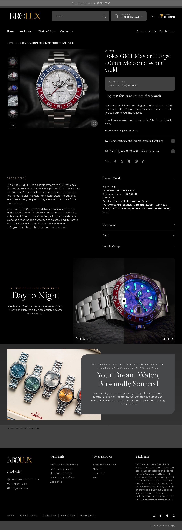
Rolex (109, 50)
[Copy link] (143, 161)
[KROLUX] (19, 464)
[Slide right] (13, 125)
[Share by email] (136, 161)
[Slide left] (13, 52)
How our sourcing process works (121, 130)
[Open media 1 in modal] (59, 88)
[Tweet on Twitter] (122, 161)
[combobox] (80, 16)
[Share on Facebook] (115, 161)
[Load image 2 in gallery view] (13, 75)
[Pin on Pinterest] (129, 161)
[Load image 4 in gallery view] (13, 100)
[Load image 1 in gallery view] (13, 62)
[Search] (104, 16)
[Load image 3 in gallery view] (13, 88)
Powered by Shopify (168, 526)
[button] (167, 16)
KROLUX (158, 526)
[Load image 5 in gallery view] (13, 113)
